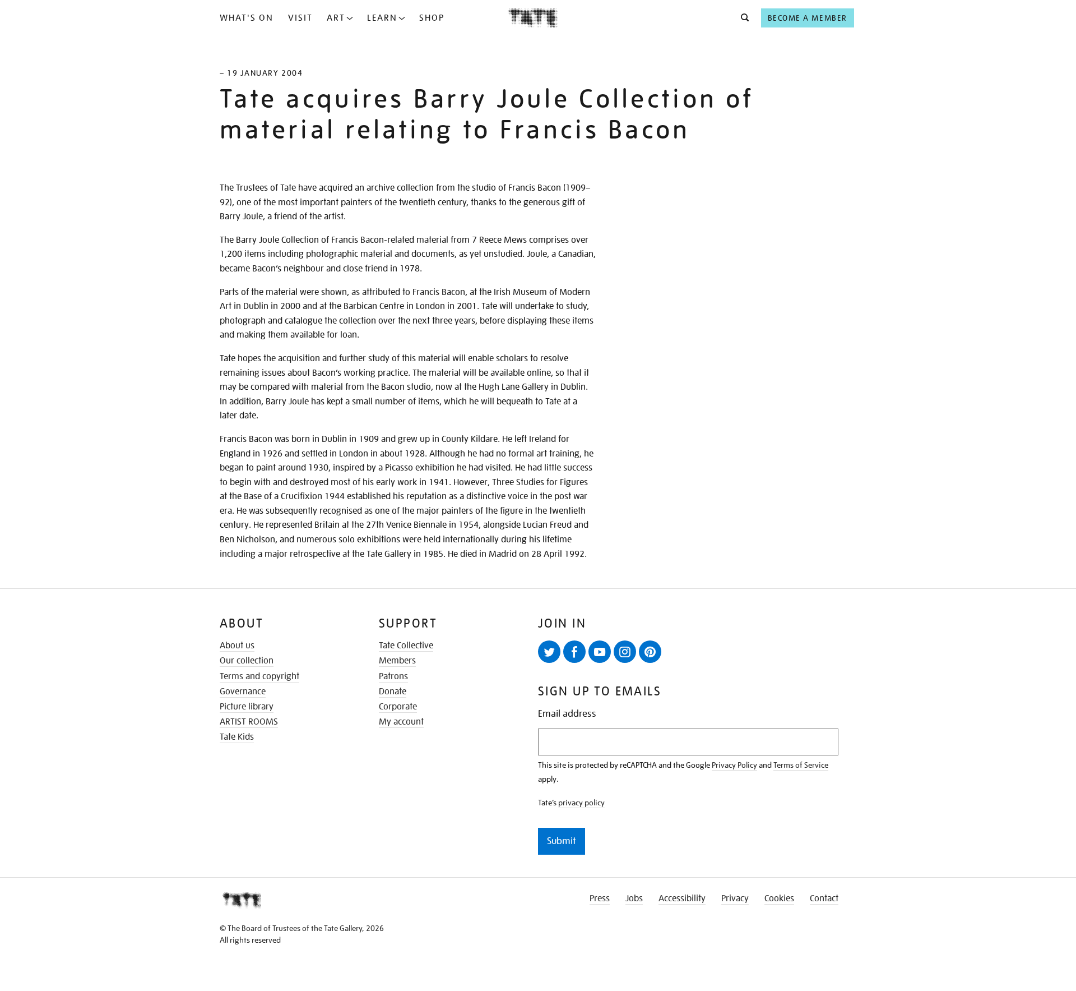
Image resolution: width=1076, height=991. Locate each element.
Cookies (779, 898)
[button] (742, 18)
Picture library (246, 706)
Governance (243, 691)
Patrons (393, 676)
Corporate (398, 706)
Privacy (735, 898)
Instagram (625, 651)
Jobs (634, 898)
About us (237, 645)
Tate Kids (237, 737)
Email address (567, 713)
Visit (300, 18)
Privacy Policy (734, 765)
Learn (382, 18)
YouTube (599, 651)
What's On (246, 18)
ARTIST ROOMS (249, 721)
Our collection (246, 660)
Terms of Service (800, 765)
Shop (431, 18)
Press (600, 898)
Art (336, 18)
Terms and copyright (259, 676)
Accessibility (682, 898)
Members (397, 660)
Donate (392, 691)
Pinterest (650, 651)
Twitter (549, 651)
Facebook (574, 651)
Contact (824, 898)
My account (401, 721)
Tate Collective (406, 645)
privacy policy (581, 803)
